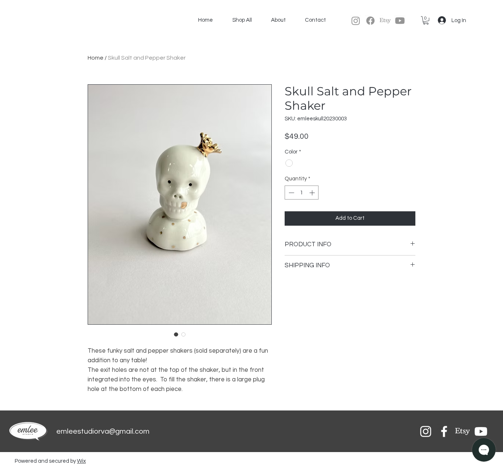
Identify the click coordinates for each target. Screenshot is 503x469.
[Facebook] (370, 20)
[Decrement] (291, 193)
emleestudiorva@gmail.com (103, 431)
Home (95, 58)
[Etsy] (385, 20)
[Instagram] (355, 20)
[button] (426, 20)
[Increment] (313, 193)
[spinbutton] (302, 193)
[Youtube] (399, 20)
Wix (81, 461)
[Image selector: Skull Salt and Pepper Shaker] (176, 334)
